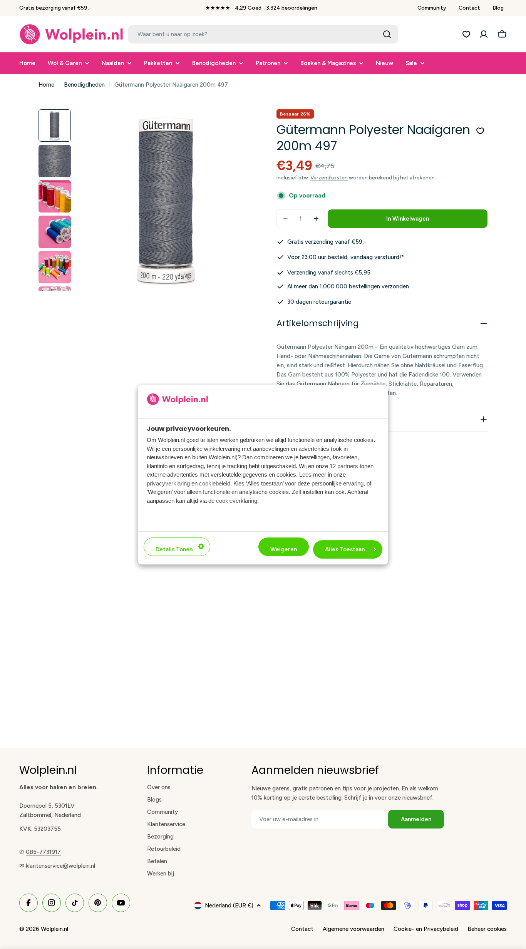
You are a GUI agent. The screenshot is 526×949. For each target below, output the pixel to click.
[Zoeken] (387, 34)
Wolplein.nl (54, 929)
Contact (469, 8)
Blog (498, 8)
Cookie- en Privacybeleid (426, 929)
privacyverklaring (168, 483)
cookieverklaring (236, 500)
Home (46, 84)
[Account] (483, 34)
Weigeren (283, 549)
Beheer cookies (487, 929)
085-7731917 (43, 852)
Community (431, 8)
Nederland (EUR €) (229, 905)
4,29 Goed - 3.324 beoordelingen (276, 8)
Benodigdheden (84, 84)
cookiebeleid (214, 483)
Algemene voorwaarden (353, 929)
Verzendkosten (329, 177)
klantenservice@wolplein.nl (60, 865)
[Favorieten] (466, 34)
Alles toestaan (345, 549)
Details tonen (174, 549)
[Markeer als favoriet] (480, 131)
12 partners (344, 465)
